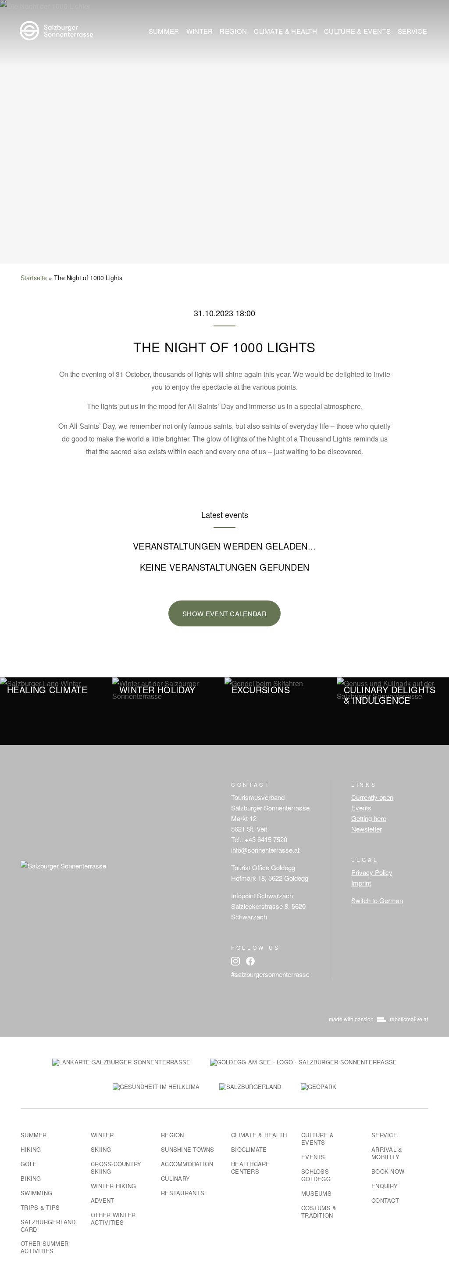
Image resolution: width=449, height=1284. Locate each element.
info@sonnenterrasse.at (265, 849)
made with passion (378, 1019)
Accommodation (187, 1164)
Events (361, 807)
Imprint (361, 882)
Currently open (372, 797)
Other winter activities (113, 1218)
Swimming (36, 1193)
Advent (102, 1200)
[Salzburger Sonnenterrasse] (56, 30)
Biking (31, 1178)
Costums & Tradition (318, 1211)
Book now (387, 1171)
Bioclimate (249, 1149)
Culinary (175, 1178)
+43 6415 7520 (266, 839)
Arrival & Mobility (386, 1153)
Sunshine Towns (187, 1149)
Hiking (31, 1149)
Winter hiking (113, 1186)
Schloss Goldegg (316, 1175)
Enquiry (384, 1186)
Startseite (34, 277)
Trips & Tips (40, 1207)
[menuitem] (164, 31)
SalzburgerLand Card (48, 1225)
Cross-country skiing (116, 1167)
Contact (385, 1200)
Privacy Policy (371, 872)
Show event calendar (224, 613)
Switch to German (377, 900)
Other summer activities (44, 1247)
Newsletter (366, 828)
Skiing (101, 1149)
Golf (28, 1164)
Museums (316, 1193)
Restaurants (182, 1193)
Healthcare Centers (250, 1167)
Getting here (368, 818)
